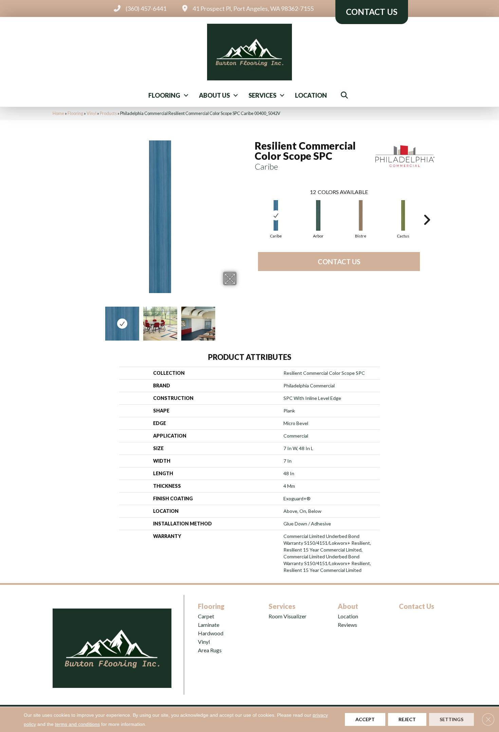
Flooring (164, 95)
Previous (79, 320)
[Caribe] (276, 215)
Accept (365, 719)
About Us (214, 95)
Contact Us (339, 261)
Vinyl (91, 113)
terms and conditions (77, 724)
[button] (186, 95)
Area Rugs (210, 650)
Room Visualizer (288, 616)
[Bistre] (360, 215)
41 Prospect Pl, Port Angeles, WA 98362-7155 (253, 8)
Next (241, 320)
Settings (451, 719)
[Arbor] (318, 215)
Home (58, 113)
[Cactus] (403, 215)
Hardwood (210, 633)
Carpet (206, 616)
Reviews (347, 624)
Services (262, 95)
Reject (407, 719)
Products (108, 113)
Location (311, 95)
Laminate (208, 624)
